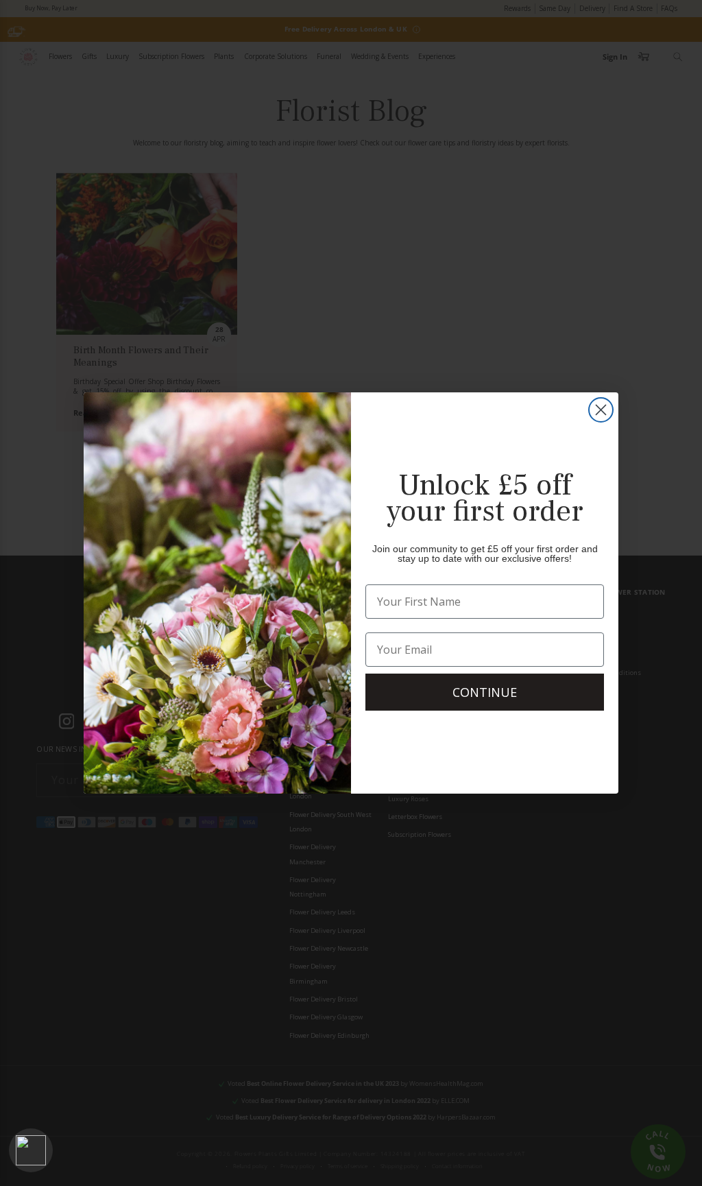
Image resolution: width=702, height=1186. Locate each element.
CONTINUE (484, 692)
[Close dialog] (601, 410)
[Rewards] (31, 1150)
